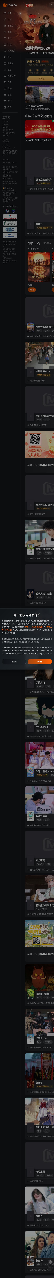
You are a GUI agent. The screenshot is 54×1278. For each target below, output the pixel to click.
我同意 (39, 662)
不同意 (14, 662)
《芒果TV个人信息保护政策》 (34, 627)
